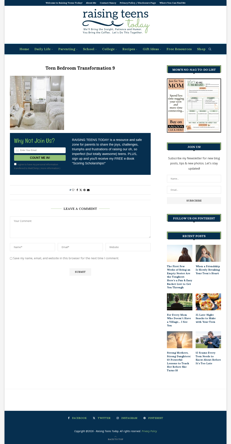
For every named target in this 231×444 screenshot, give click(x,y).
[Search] (210, 49)
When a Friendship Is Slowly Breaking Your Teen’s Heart (208, 270)
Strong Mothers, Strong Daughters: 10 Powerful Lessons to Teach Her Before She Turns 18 (179, 361)
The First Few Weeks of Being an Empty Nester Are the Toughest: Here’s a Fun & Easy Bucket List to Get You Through (179, 277)
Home (24, 49)
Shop (201, 49)
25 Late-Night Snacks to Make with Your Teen (206, 318)
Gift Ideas (151, 49)
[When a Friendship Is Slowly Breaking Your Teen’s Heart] (208, 253)
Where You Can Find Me (173, 2)
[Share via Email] (88, 190)
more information (50, 168)
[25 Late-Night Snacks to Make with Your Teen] (208, 301)
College (108, 49)
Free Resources (179, 49)
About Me (91, 2)
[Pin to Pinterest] (84, 190)
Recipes (128, 49)
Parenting (66, 49)
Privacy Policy (149, 431)
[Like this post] (73, 190)
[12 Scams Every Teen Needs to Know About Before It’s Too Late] (208, 339)
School (88, 49)
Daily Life (42, 49)
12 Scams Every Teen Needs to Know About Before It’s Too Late (208, 358)
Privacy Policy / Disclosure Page (138, 2)
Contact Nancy (108, 2)
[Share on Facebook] (77, 190)
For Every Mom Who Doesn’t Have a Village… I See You (179, 320)
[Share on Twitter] (80, 190)
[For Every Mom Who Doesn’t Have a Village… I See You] (179, 301)
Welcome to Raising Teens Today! (64, 2)
